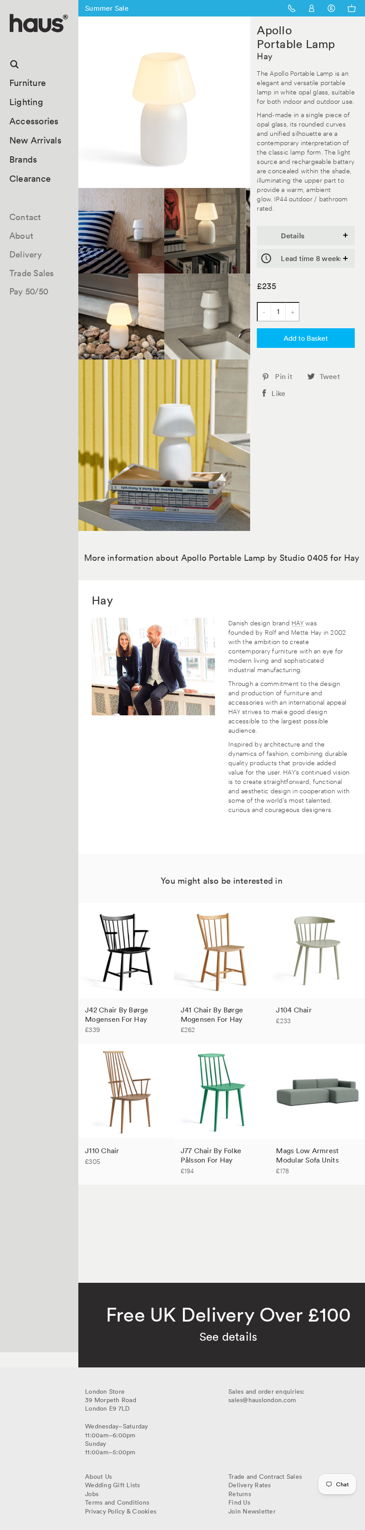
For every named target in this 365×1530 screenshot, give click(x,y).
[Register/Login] (312, 8)
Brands (23, 159)
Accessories (34, 121)
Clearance (30, 178)
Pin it (283, 376)
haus (13, 42)
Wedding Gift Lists (112, 1485)
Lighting (26, 102)
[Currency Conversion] (331, 8)
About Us (98, 1477)
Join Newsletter (252, 1511)
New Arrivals (35, 140)
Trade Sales (31, 273)
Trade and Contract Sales (265, 1477)
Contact (25, 217)
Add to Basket (306, 338)
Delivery (25, 254)
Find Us (239, 1502)
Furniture (27, 83)
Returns (239, 1494)
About (21, 235)
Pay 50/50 (29, 291)
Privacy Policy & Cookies (120, 1511)
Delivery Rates (249, 1485)
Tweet (330, 376)
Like (278, 393)
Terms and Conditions (117, 1502)
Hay (264, 56)
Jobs (91, 1494)
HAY (298, 622)
